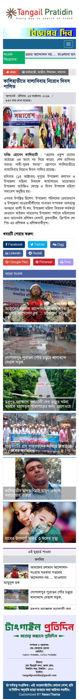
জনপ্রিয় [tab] (39, 559)
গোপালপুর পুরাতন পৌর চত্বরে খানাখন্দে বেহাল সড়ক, (35, 360)
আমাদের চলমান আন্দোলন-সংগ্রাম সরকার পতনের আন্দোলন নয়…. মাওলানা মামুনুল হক (37, 313)
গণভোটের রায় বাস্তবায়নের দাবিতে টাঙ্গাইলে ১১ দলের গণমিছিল (38, 448)
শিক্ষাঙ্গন (51, 72)
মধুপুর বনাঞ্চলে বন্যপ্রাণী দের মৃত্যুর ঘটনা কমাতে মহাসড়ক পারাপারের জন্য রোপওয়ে (38, 404)
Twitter (39, 245)
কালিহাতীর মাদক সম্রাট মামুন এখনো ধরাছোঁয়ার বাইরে (32, 493)
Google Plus (19, 262)
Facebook (14, 245)
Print (67, 262)
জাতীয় (41, 72)
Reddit (37, 253)
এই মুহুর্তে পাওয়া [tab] (39, 552)
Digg (60, 245)
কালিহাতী (31, 72)
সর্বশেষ (61, 72)
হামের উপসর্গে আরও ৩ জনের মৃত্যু (31, 538)
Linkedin (14, 253)
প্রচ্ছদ (12, 72)
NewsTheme (51, 694)
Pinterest (45, 262)
